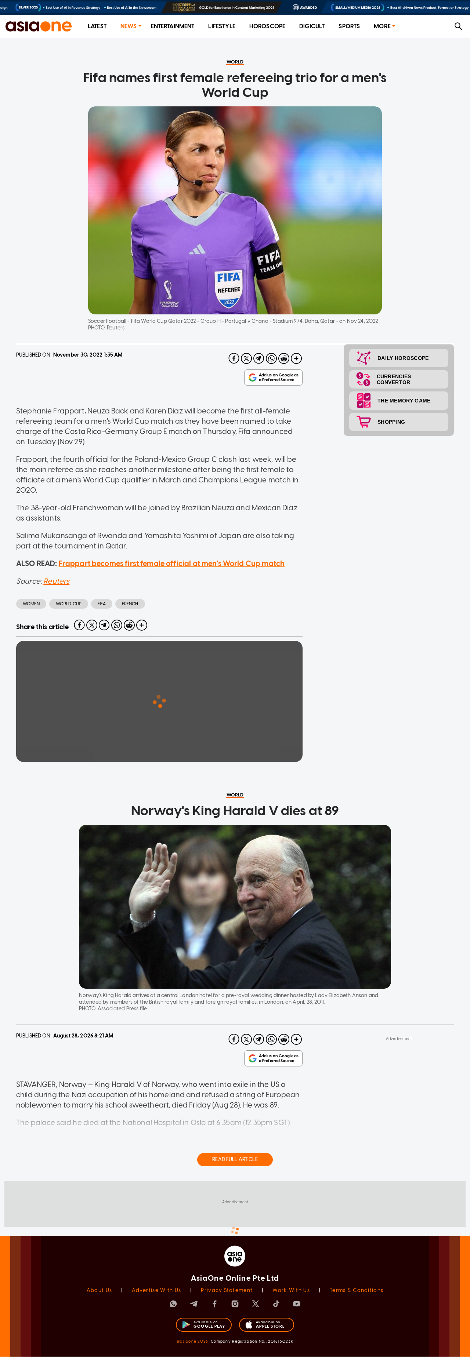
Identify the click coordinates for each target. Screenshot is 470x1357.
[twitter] (246, 358)
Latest (97, 26)
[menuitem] (97, 27)
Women (31, 603)
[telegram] (259, 358)
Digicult (312, 26)
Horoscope (267, 26)
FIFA (102, 603)
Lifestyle (221, 26)
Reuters (56, 581)
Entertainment (173, 26)
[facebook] (234, 358)
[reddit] (284, 358)
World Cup (69, 603)
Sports (349, 26)
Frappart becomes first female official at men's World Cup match (172, 563)
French (130, 603)
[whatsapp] (271, 358)
